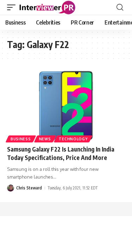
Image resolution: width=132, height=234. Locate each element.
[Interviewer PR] (47, 7)
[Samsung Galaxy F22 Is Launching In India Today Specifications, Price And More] (66, 105)
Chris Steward (29, 187)
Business (21, 139)
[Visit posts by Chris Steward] (10, 188)
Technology (73, 139)
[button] (13, 7)
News (45, 139)
